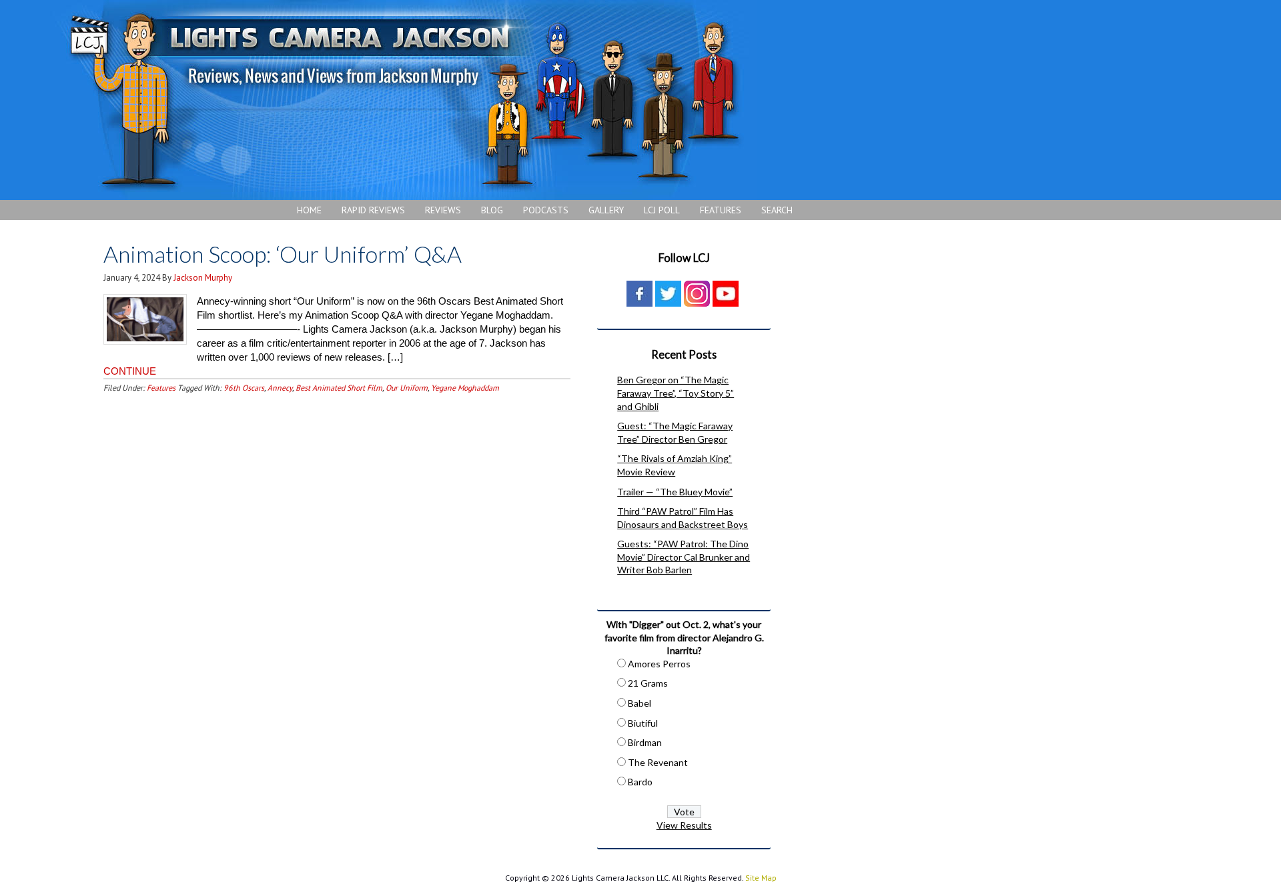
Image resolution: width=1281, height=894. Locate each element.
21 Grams (648, 683)
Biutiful (643, 723)
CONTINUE (129, 371)
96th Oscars (244, 388)
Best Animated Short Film (339, 388)
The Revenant (658, 762)
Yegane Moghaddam (465, 388)
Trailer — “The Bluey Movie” (675, 491)
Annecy (280, 388)
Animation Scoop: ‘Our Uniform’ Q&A (282, 253)
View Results (684, 825)
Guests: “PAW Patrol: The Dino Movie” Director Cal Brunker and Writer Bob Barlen (683, 556)
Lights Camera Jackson (403, 100)
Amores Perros (659, 663)
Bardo (640, 781)
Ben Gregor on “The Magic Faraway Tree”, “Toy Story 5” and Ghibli (675, 392)
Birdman (645, 742)
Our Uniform (407, 388)
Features (161, 388)
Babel (639, 703)
